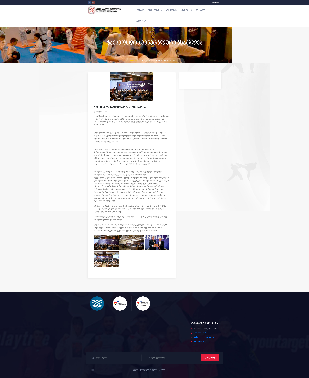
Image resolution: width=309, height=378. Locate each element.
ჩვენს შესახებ (155, 10)
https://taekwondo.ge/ (202, 341)
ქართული (215, 2)
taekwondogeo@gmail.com (204, 337)
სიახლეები (186, 10)
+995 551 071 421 (201, 333)
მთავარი (139, 10)
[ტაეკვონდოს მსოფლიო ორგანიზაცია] (120, 303)
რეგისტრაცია (142, 21)
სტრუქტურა (171, 10)
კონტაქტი (200, 10)
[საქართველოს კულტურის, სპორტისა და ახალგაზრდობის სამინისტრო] (97, 303)
